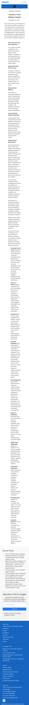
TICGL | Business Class (9, 652)
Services (5, 635)
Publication (6, 632)
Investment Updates (8, 674)
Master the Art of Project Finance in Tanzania (12, 649)
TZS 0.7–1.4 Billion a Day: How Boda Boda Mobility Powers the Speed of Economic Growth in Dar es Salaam (15, 555)
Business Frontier (14, 11)
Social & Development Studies (11, 680)
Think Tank (6, 639)
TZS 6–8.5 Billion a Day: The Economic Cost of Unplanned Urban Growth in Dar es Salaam (15, 575)
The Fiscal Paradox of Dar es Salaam (15, 570)
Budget (5, 630)
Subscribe (14, 609)
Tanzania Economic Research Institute (13, 626)
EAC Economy (6, 678)
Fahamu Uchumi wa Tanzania (10, 672)
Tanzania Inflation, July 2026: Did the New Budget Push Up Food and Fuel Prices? (15, 580)
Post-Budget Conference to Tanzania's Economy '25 (13, 659)
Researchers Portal (8, 637)
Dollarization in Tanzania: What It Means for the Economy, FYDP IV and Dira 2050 (15, 585)
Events (4, 641)
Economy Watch (7, 667)
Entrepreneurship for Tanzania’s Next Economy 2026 (13, 655)
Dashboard (5, 628)
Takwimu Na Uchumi (8, 676)
